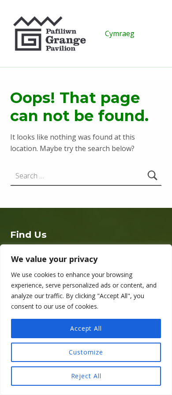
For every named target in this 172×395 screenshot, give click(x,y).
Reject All (86, 376)
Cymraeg (120, 33)
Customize (86, 352)
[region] (86, 319)
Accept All (86, 328)
